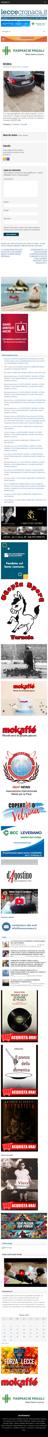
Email (6, 210)
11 (17, 1329)
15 (43, 1329)
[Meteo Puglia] (7, 1247)
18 (17, 1333)
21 (37, 1333)
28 (37, 1336)
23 (4, 1336)
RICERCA (7, 64)
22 (43, 1333)
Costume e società (19, 124)
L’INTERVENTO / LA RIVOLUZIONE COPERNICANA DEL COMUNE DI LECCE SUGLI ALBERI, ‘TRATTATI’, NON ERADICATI (38, 256)
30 (4, 1340)
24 (11, 1336)
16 (4, 1333)
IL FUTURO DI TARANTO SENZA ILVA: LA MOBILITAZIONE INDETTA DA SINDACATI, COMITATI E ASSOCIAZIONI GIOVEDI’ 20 (28, 972)
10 (11, 1329)
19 (24, 1333)
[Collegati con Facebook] (8, 159)
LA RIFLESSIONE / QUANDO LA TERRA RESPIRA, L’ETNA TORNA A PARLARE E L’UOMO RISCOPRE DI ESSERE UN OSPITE (24, 378)
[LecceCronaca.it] (24, 19)
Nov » (7, 1343)
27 (30, 1336)
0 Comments (24, 67)
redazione (6, 67)
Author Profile (22, 135)
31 (11, 1340)
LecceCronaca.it (24, 1415)
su (8, 359)
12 (24, 1329)
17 (11, 1333)
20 (30, 1333)
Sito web (7, 219)
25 (17, 1336)
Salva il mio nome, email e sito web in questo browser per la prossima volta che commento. (22, 229)
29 (43, 1336)
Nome (7, 202)
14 (37, 1329)
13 (30, 1329)
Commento (9, 179)
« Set (2, 1343)
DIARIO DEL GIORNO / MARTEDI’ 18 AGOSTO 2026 (29, 372)
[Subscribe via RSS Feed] (4, 159)
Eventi (4, 937)
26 (24, 1336)
